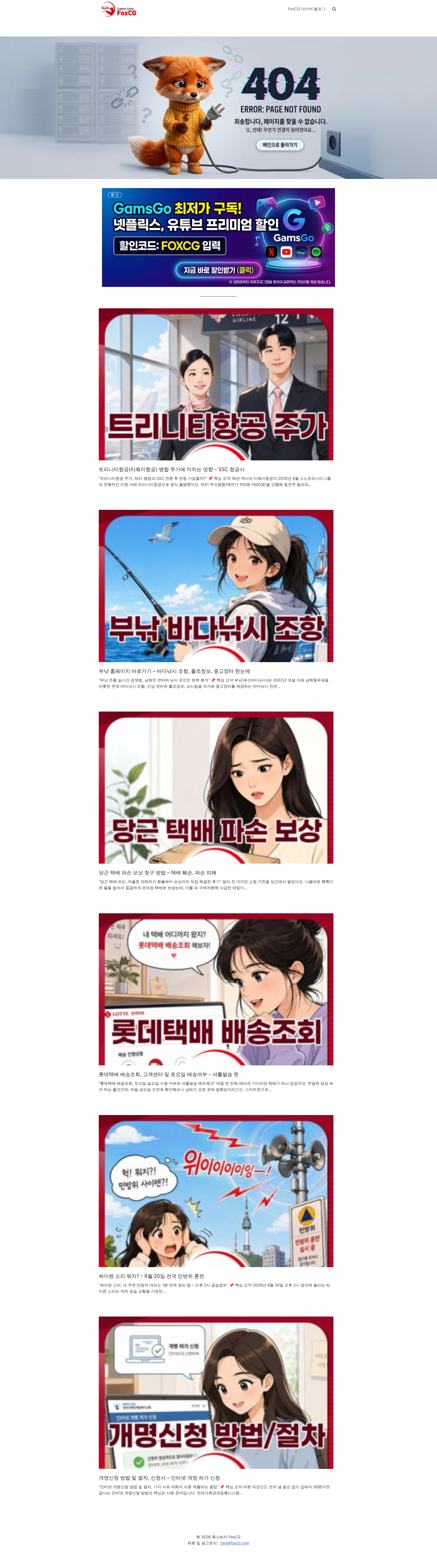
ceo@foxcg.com (234, 1543)
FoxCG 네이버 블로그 (306, 9)
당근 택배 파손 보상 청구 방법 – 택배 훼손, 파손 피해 (157, 872)
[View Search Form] (334, 9)
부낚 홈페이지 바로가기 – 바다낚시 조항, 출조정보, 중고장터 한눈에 (174, 671)
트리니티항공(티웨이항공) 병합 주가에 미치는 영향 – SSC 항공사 (172, 469)
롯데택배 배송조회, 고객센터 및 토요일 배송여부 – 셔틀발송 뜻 (169, 1074)
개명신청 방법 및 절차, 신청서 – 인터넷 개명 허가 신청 (159, 1478)
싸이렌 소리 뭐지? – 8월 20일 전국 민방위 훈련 (151, 1276)
